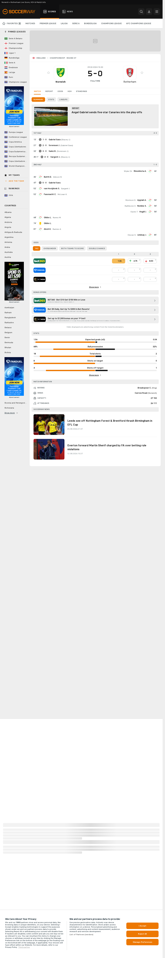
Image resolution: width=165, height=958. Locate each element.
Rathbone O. (130, 206)
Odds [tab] (60, 91)
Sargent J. (65, 188)
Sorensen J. (62, 151)
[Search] (141, 11)
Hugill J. (142, 211)
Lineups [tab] (63, 99)
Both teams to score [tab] (72, 248)
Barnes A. (57, 229)
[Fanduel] (40, 270)
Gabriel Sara (66, 145)
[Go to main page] (21, 11)
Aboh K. (47, 229)
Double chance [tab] (97, 248)
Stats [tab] (51, 99)
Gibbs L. (47, 217)
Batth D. (48, 177)
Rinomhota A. (140, 171)
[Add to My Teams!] (48, 72)
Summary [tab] (38, 99)
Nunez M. (57, 217)
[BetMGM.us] (40, 279)
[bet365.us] (40, 261)
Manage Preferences (142, 942)
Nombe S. (141, 206)
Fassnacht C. (50, 194)
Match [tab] (37, 91)
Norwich (60, 81)
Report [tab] (49, 91)
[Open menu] (157, 11)
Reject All (142, 934)
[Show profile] (60, 72)
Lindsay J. (141, 235)
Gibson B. (57, 177)
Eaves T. (134, 211)
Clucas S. (132, 235)
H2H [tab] (70, 91)
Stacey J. (66, 139)
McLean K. (62, 194)
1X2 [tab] (36, 248)
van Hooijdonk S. (52, 188)
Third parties (24, 947)
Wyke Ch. (128, 171)
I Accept (142, 926)
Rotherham (129, 81)
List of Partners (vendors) (81, 934)
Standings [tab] (81, 91)
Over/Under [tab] (50, 248)
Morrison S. (130, 200)
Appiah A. (141, 200)
